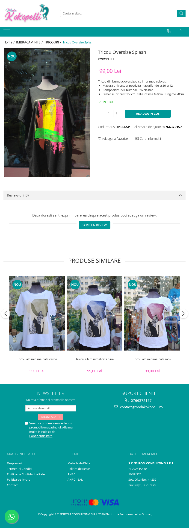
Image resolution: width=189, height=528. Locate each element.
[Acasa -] (26, 13)
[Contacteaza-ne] (169, 31)
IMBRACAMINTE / (30, 42)
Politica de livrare (18, 479)
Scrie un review (95, 225)
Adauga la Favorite (114, 138)
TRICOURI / (53, 42)
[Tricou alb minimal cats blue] (94, 313)
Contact (12, 485)
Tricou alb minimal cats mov (152, 359)
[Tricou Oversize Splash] (47, 112)
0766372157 (141, 400)
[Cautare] (181, 13)
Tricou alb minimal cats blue (95, 359)
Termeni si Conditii (19, 469)
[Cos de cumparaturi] (181, 31)
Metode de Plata (79, 463)
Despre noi (14, 463)
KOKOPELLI (106, 59)
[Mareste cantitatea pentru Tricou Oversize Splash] (116, 113)
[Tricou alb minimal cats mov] (152, 313)
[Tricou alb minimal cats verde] (37, 313)
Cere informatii (150, 138)
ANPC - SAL (75, 479)
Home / (9, 42)
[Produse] (7, 32)
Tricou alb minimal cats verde (37, 359)
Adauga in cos (147, 113)
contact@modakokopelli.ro (141, 407)
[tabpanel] (47, 112)
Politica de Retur (79, 469)
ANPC (71, 474)
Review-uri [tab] (18, 195)
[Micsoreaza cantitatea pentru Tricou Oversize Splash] (101, 113)
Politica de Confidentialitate (42, 434)
